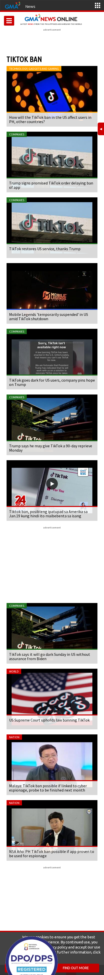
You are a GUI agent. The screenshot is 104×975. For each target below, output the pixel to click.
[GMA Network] (12, 5)
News (30, 6)
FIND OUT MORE (76, 968)
